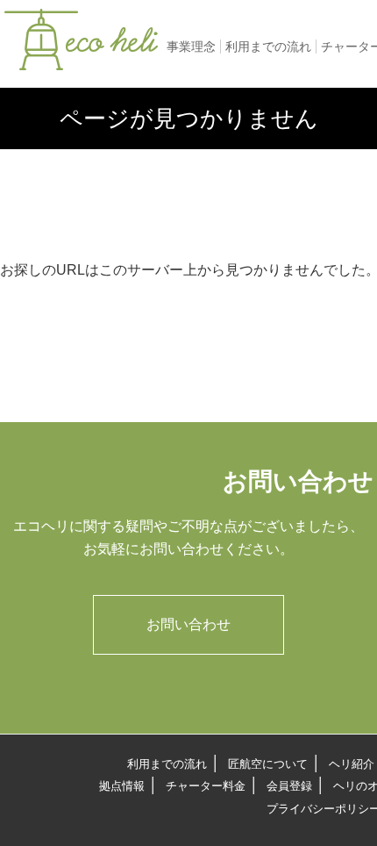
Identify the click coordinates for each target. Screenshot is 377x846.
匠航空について (268, 764)
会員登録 (289, 785)
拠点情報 (122, 785)
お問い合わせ (188, 624)
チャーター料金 (205, 785)
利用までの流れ (268, 46)
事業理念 (191, 46)
